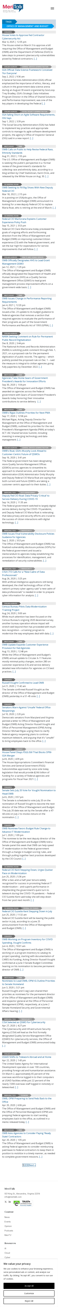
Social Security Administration (34, 112)
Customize (29, 1293)
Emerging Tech (10, 493)
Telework (24, 1095)
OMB (20, 146)
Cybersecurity (26, 531)
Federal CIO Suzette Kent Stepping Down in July (27, 911)
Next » (32, 1165)
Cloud (7, 1253)
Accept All (29, 1285)
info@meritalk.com (13, 1197)
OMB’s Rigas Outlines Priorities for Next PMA (26, 412)
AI (5, 1248)
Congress (8, 32)
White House (9, 146)
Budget (20, 749)
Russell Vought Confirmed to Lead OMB (23, 682)
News (7, 1217)
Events (8, 1221)
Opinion (8, 1226)
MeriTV (8, 1235)
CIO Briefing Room (11, 184)
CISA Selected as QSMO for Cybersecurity (23, 1022)
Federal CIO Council (31, 908)
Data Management (28, 493)
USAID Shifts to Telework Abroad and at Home (26, 1057)
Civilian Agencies (10, 67)
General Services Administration (35, 67)
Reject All (29, 1301)
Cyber (7, 1257)
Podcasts (9, 1230)
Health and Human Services (33, 257)
